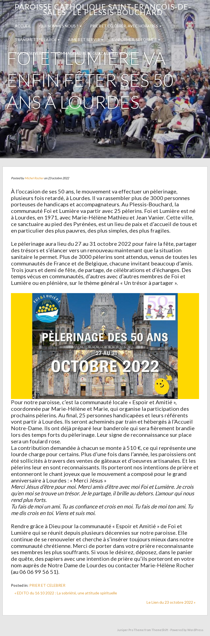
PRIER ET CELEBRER (47, 585)
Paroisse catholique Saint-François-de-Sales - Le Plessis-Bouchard (102, 9)
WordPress (195, 630)
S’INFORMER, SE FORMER (135, 39)
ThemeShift (159, 630)
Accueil (23, 26)
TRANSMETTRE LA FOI (36, 39)
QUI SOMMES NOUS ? (59, 26)
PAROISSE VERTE (30, 53)
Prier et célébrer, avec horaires (124, 26)
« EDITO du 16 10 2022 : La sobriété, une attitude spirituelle (65, 593)
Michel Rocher (34, 178)
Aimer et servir (84, 39)
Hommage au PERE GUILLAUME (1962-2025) (95, 53)
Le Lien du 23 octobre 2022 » (171, 602)
